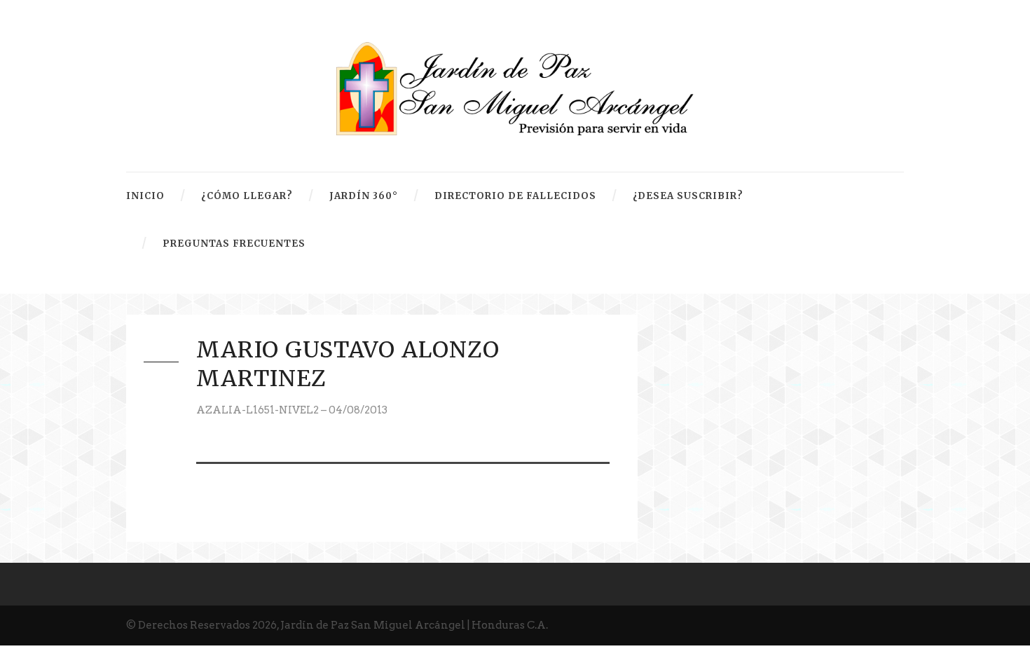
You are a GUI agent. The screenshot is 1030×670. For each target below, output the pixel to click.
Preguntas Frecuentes (234, 243)
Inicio (145, 196)
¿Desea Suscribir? (688, 196)
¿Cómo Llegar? (247, 196)
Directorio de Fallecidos (515, 196)
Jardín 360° (363, 196)
